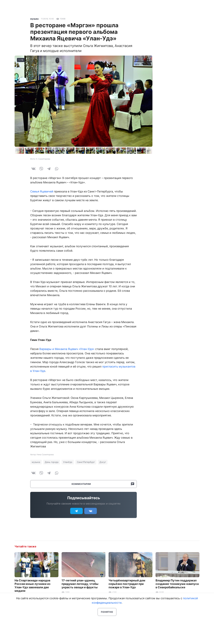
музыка (34, 18)
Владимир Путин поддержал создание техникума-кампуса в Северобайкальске (177, 584)
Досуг (102, 462)
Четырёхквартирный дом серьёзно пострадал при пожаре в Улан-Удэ (127, 584)
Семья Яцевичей (41, 191)
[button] (30, 151)
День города (51, 462)
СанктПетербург (86, 462)
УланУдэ (67, 462)
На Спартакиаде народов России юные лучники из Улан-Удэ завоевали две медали (32, 585)
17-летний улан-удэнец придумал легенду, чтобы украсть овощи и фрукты (80, 584)
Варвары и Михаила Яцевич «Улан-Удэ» (66, 349)
